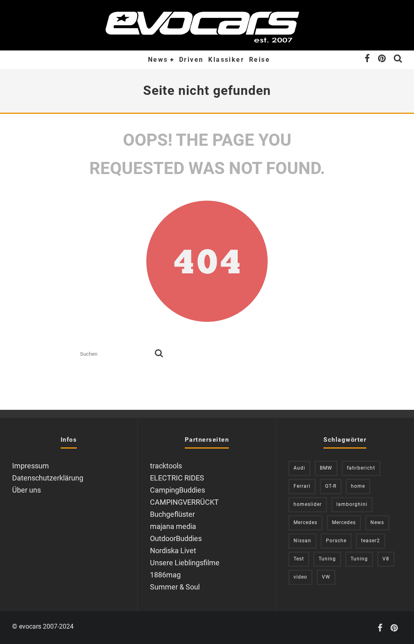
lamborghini (352, 504)
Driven (191, 59)
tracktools (166, 465)
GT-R (330, 486)
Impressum (30, 465)
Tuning (327, 559)
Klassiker (226, 59)
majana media (173, 526)
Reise (259, 59)
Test (299, 559)
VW (326, 577)
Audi (299, 468)
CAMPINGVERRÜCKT (184, 502)
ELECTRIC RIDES (177, 478)
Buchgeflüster (172, 514)
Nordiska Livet (173, 550)
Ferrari (302, 486)
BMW (326, 468)
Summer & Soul (175, 587)
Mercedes (305, 522)
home (358, 486)
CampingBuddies (177, 490)
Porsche (336, 540)
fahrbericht (361, 468)
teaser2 (370, 540)
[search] (158, 353)
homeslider (308, 504)
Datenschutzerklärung (47, 478)
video (300, 577)
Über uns (26, 490)
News (158, 59)
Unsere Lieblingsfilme (185, 562)
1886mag (165, 575)
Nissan (302, 540)
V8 (385, 559)
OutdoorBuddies (176, 538)
